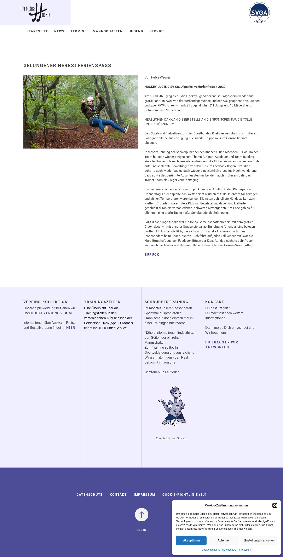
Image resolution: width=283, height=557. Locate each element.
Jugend (136, 31)
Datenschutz (229, 549)
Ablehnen (224, 540)
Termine (79, 31)
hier (70, 328)
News (59, 31)
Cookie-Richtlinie (211, 549)
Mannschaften (108, 31)
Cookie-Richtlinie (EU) (184, 495)
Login (141, 530)
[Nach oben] (141, 514)
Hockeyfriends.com (51, 313)
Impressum (244, 549)
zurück (152, 254)
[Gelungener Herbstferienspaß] (80, 115)
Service (157, 31)
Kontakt (118, 495)
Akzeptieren (191, 540)
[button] (275, 505)
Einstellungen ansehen (259, 540)
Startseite (37, 31)
